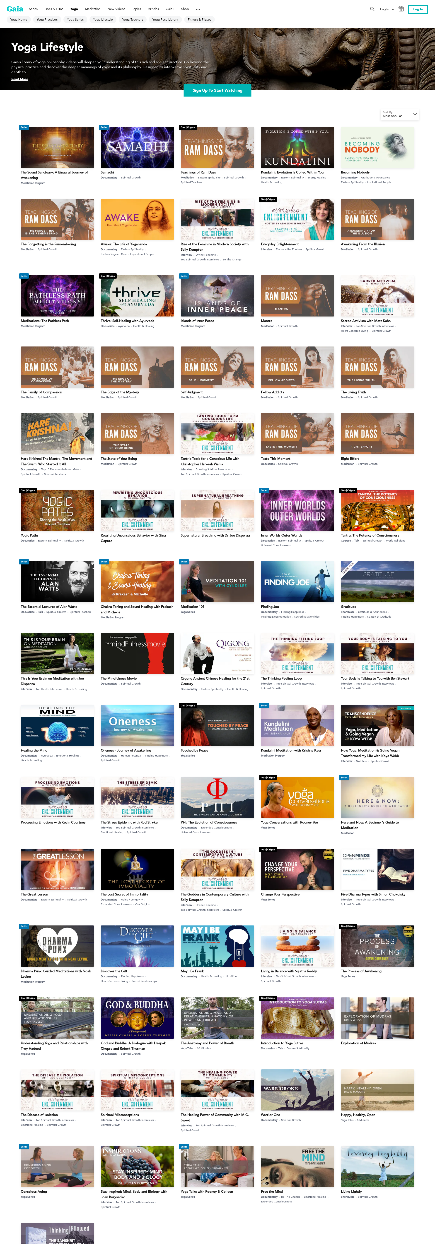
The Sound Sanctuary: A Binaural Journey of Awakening (54, 175)
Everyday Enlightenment (280, 244)
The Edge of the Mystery (120, 392)
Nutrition (361, 761)
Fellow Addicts (272, 392)
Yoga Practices (47, 19)
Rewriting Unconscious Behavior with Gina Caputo (133, 538)
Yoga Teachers (132, 19)
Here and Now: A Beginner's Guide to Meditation (370, 825)
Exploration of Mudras (358, 1043)
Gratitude (348, 606)
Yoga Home (18, 19)
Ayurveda (124, 326)
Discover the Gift (114, 971)
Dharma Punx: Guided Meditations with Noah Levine (56, 974)
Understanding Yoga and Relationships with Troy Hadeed (54, 1046)
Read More (19, 79)
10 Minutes (204, 1048)
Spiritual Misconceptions (120, 1115)
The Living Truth (353, 392)
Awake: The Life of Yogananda (124, 244)
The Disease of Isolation (39, 1115)
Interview (186, 254)
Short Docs (347, 611)
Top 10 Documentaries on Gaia (60, 469)
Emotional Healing (67, 755)
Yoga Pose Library (165, 19)
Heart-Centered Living (354, 330)
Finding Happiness (292, 611)
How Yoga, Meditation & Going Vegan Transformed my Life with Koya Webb (370, 753)
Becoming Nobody (355, 172)
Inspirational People (379, 182)
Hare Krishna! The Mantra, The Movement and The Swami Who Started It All (56, 461)
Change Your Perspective (280, 894)
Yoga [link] (74, 9)
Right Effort (350, 458)
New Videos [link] (116, 9)
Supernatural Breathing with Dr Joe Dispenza (215, 535)
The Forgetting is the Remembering (48, 244)
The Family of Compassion (41, 392)
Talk (356, 540)
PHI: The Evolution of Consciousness (209, 822)
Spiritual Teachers (191, 182)
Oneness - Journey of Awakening (126, 750)
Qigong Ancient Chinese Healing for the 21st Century (215, 681)
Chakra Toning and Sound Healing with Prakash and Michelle (137, 609)
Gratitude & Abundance (375, 177)
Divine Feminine (206, 254)
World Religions (395, 540)
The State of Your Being (119, 458)
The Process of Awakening (361, 971)
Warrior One (270, 1115)
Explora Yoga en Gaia (113, 254)
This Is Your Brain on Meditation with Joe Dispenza (52, 681)
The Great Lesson (34, 894)
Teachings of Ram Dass (198, 172)
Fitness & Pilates (199, 19)
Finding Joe (270, 606)
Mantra (266, 321)
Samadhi (107, 172)
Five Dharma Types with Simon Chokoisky (373, 894)
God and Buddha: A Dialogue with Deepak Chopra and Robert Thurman (133, 1046)
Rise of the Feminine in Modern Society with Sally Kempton (215, 247)
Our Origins (142, 904)
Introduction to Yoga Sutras (282, 1043)
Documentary (109, 177)
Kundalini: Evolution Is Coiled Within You (292, 172)
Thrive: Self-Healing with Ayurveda (127, 321)
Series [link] (33, 9)
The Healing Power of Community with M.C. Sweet (215, 1117)
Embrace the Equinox (289, 249)
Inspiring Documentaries (276, 616)
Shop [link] (185, 9)
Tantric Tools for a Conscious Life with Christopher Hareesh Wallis (210, 461)
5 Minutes (363, 1120)
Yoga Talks (187, 1048)
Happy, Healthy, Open (358, 1115)
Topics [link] (136, 9)
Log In (418, 9)
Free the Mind (272, 1191)
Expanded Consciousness (216, 827)
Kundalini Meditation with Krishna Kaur (291, 750)
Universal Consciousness (276, 545)
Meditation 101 (192, 606)
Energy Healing (316, 177)
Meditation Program (33, 183)
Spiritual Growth (131, 177)
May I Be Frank (192, 971)
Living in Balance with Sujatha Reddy (289, 971)
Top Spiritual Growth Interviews (200, 259)
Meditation (187, 177)
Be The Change (232, 259)
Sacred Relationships (306, 616)
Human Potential (131, 755)
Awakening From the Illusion (363, 244)
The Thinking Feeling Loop (281, 678)
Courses (346, 540)
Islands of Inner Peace (197, 321)
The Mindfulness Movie (119, 678)
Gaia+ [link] (170, 9)
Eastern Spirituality (209, 177)
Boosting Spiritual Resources (213, 469)
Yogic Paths (30, 535)
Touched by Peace (194, 750)
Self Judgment (192, 392)
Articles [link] (153, 9)
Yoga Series (75, 19)
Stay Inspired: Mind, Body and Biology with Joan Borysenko (134, 1194)
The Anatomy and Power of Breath (207, 1043)
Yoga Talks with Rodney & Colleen (207, 1191)
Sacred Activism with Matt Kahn (366, 321)
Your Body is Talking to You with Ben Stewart (375, 678)
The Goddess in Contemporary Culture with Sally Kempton (215, 897)
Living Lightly (351, 1191)
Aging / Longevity (132, 899)
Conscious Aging (34, 1191)
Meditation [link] (93, 9)
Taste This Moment (275, 458)
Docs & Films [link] (54, 9)
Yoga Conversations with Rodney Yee (289, 822)
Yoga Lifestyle (103, 19)
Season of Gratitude (379, 616)
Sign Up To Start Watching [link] (217, 90)
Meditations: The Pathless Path (45, 321)
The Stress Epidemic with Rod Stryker (130, 822)
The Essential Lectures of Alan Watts (49, 606)
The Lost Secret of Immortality (124, 894)
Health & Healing (271, 182)
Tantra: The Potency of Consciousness (370, 535)
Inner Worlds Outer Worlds (281, 535)
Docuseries (107, 326)
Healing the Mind (34, 750)
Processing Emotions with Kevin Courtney (53, 822)
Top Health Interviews (49, 689)
